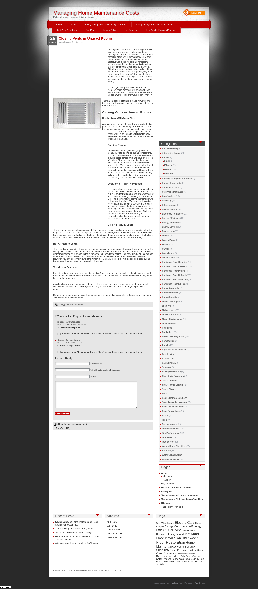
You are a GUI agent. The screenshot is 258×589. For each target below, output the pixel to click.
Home (59, 24)
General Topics (169, 257)
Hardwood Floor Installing (174, 266)
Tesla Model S (191, 559)
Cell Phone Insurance (172, 192)
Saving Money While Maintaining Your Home (106, 24)
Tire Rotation (196, 561)
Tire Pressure (183, 561)
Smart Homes (169, 380)
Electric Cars (185, 522)
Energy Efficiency (171, 218)
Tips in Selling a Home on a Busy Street (74, 528)
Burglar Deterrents (171, 183)
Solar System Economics (170, 558)
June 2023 (112, 526)
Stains (165, 415)
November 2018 (114, 537)
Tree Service (168, 442)
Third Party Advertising (66, 30)
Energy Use (168, 231)
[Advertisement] (79, 72)
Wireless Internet (170, 459)
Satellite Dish (168, 358)
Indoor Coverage (170, 301)
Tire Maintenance (170, 428)
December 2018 (114, 533)
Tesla (164, 420)
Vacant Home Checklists (174, 446)
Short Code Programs (173, 376)
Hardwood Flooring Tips (174, 284)
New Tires (167, 328)
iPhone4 (168, 165)
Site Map (90, 30)
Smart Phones (169, 389)
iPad (166, 161)
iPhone (172, 550)
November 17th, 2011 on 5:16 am (71, 343)
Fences (165, 236)
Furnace (166, 244)
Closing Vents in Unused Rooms (86, 38)
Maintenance (168, 310)
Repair (165, 345)
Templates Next (176, 583)
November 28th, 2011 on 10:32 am (71, 325)
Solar (164, 393)
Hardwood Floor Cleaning (174, 262)
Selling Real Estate (171, 371)
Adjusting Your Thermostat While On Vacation (76, 543)
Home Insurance (170, 293)
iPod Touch (169, 173)
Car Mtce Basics (165, 522)
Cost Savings (77, 42)
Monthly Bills (168, 323)
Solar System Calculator (191, 556)
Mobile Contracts (170, 314)
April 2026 (112, 522)
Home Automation (171, 288)
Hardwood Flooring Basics (169, 534)
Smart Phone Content (172, 385)
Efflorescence (169, 205)
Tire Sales (167, 437)
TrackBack (63, 428)
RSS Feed (196, 13)
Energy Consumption (177, 526)
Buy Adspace (131, 30)
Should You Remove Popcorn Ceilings (73, 532)
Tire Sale (160, 564)
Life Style (166, 306)
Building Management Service (177, 179)
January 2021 (113, 529)
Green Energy (188, 530)
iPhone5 (168, 169)
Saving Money (169, 363)
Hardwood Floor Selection (175, 279)
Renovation (170, 553)
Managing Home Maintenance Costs (96, 13)
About (73, 24)
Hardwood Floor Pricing (173, 271)
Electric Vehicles (170, 209)
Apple (165, 157)
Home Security (169, 297)
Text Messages (169, 424)
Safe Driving (168, 354)
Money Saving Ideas (172, 319)
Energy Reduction (171, 222)
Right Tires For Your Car (174, 350)
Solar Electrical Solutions (174, 398)
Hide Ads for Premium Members (161, 30)
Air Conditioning (170, 149)
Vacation (166, 450)
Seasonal (166, 367)
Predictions (167, 332)
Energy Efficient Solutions (70, 304)
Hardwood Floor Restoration (177, 540)
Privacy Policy (109, 30)
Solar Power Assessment (174, 402)
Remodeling (168, 341)
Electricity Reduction (172, 214)
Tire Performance (171, 433)
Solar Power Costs (171, 411)
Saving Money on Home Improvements (154, 24)
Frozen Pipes (168, 240)
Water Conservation (172, 455)
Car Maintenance (170, 187)
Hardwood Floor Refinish (174, 275)
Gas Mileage (168, 253)
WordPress (200, 583)
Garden (165, 249)
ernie (63, 42)
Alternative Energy (171, 153)
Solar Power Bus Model (173, 407)
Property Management (173, 336)
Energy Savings (170, 227)
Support (167, 480)
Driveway (166, 200)
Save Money (174, 556)
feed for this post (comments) (70, 424)
